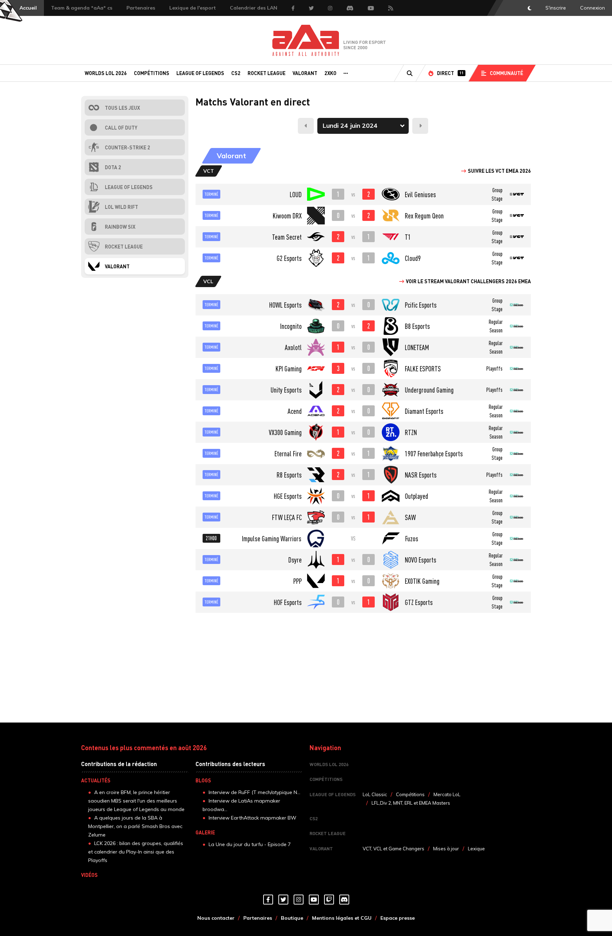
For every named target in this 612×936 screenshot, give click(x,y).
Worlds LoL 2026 (106, 73)
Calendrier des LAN (253, 8)
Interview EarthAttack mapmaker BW (252, 818)
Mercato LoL (447, 794)
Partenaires (140, 8)
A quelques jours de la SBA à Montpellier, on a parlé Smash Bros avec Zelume (135, 826)
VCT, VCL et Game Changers (393, 848)
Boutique (292, 918)
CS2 (235, 73)
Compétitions (151, 73)
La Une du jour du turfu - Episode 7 (250, 844)
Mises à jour (446, 848)
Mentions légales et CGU (342, 918)
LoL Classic (375, 794)
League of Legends (200, 73)
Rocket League (266, 73)
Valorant (305, 73)
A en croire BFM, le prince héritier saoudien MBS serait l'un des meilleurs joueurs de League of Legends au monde (136, 800)
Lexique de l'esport (192, 8)
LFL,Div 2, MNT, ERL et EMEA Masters (411, 803)
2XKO (330, 73)
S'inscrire (555, 8)
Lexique (476, 848)
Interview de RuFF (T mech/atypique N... (254, 792)
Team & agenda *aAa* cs (81, 8)
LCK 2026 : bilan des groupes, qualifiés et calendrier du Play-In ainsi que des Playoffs (135, 851)
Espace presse (397, 918)
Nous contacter (215, 918)
